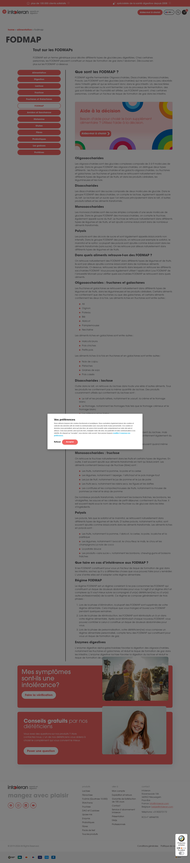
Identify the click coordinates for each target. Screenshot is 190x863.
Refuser (57, 442)
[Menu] (185, 835)
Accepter (70, 442)
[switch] (181, 853)
